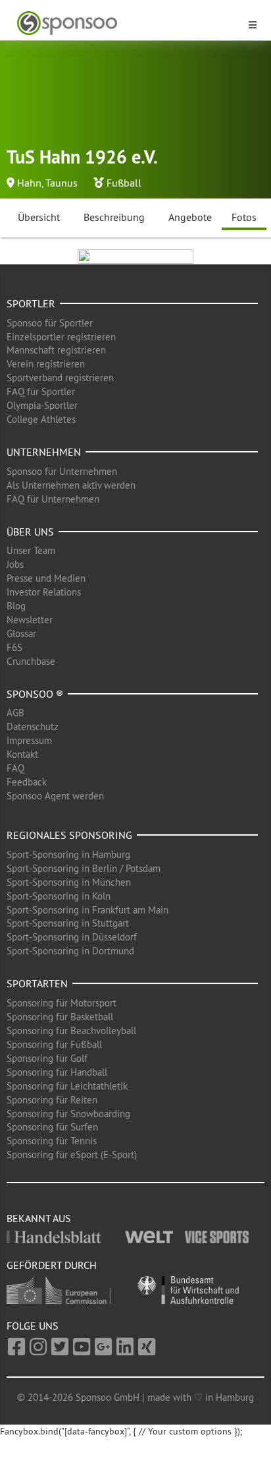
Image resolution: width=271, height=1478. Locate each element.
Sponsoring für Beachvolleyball (71, 1030)
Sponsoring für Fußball (54, 1044)
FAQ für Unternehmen (53, 499)
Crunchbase (31, 661)
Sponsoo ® (35, 693)
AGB (15, 712)
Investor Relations (44, 592)
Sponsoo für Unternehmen (62, 471)
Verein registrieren (46, 363)
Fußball (124, 182)
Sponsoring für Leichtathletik (67, 1086)
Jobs (15, 564)
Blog (16, 606)
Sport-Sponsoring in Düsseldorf (72, 937)
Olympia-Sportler (42, 405)
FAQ (15, 768)
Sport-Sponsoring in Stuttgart (68, 923)
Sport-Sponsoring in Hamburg (68, 854)
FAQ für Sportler (41, 391)
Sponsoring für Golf (47, 1058)
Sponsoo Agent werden (55, 795)
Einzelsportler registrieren (61, 336)
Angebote (190, 217)
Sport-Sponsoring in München (69, 882)
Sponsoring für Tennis (52, 1140)
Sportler (31, 303)
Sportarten (37, 983)
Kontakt (22, 754)
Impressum (29, 740)
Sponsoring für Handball (57, 1072)
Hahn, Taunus (47, 182)
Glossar (21, 633)
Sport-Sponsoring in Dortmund (70, 950)
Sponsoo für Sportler (50, 323)
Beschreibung (114, 217)
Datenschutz (33, 726)
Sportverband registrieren (60, 377)
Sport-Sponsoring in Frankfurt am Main (87, 910)
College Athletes (41, 419)
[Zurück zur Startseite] (128, 23)
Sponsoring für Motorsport (61, 1003)
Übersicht (39, 217)
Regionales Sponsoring (69, 835)
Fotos (244, 217)
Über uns (30, 531)
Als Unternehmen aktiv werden (71, 485)
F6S (14, 647)
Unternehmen (44, 451)
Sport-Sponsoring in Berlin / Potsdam (83, 868)
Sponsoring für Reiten (52, 1099)
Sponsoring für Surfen (52, 1127)
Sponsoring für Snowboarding (68, 1113)
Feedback (27, 782)
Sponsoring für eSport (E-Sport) (72, 1154)
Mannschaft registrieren (56, 350)
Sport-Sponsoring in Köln (59, 896)
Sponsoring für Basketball (60, 1016)
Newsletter (30, 619)
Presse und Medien (46, 578)
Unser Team (31, 550)
